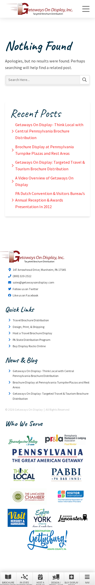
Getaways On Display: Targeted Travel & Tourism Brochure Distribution (50, 165)
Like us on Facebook (25, 295)
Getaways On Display (39, 8)
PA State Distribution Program (31, 340)
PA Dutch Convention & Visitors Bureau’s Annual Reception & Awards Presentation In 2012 (50, 200)
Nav (87, 582)
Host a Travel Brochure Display (32, 333)
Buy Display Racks (71, 583)
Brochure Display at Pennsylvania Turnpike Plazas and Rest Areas (44, 150)
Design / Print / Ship (56, 583)
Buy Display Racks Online (29, 346)
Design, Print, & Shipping (28, 327)
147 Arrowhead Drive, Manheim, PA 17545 (39, 270)
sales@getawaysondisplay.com (33, 282)
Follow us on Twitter (25, 289)
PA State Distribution (24, 583)
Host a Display (40, 583)
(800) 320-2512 (22, 276)
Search (84, 80)
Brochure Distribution (8, 583)
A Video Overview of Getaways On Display (44, 181)
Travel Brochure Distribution (31, 320)
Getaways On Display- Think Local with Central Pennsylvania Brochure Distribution (49, 131)
